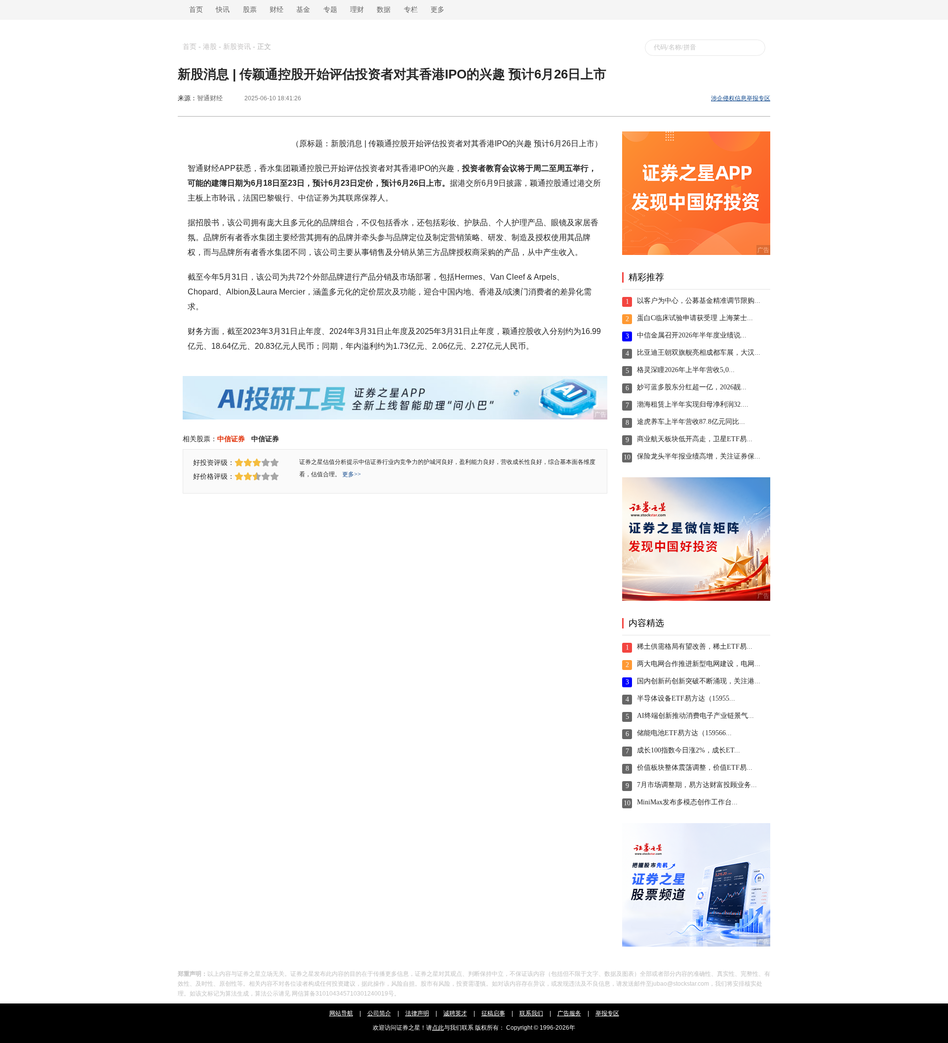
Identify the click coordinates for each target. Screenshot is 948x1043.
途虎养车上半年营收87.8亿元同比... (691, 421)
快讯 (223, 9)
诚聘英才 (455, 1013)
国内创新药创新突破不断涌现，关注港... (698, 681)
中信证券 (231, 439)
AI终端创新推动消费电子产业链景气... (695, 715)
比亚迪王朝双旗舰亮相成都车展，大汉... (698, 352)
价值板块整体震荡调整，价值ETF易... (694, 767)
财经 (276, 9)
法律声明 (417, 1013)
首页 (194, 9)
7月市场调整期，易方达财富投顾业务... (697, 785)
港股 (210, 46)
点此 (438, 1027)
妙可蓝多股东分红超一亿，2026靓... (692, 387)
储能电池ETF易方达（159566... (684, 733)
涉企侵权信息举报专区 (740, 98)
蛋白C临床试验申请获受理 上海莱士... (695, 318)
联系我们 (531, 1013)
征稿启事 (493, 1013)
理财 (357, 9)
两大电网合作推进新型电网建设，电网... (698, 664)
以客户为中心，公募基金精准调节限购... (698, 300)
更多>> (351, 474)
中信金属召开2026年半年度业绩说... (692, 335)
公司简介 (379, 1013)
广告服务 (569, 1013)
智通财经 (210, 98)
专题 (330, 9)
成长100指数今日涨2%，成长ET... (688, 750)
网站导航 (341, 1013)
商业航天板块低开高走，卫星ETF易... (694, 439)
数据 (384, 9)
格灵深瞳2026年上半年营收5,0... (686, 370)
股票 (250, 9)
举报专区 (607, 1013)
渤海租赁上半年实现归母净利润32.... (693, 404)
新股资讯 (237, 46)
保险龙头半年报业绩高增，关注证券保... (698, 456)
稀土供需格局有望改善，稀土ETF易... (694, 646)
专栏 (411, 9)
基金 (303, 9)
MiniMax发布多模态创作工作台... (687, 802)
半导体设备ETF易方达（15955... (686, 698)
